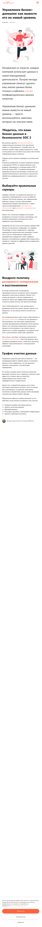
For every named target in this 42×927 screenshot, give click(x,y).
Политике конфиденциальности (18, 906)
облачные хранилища (10, 319)
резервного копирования (25, 208)
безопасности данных (25, 143)
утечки (29, 91)
